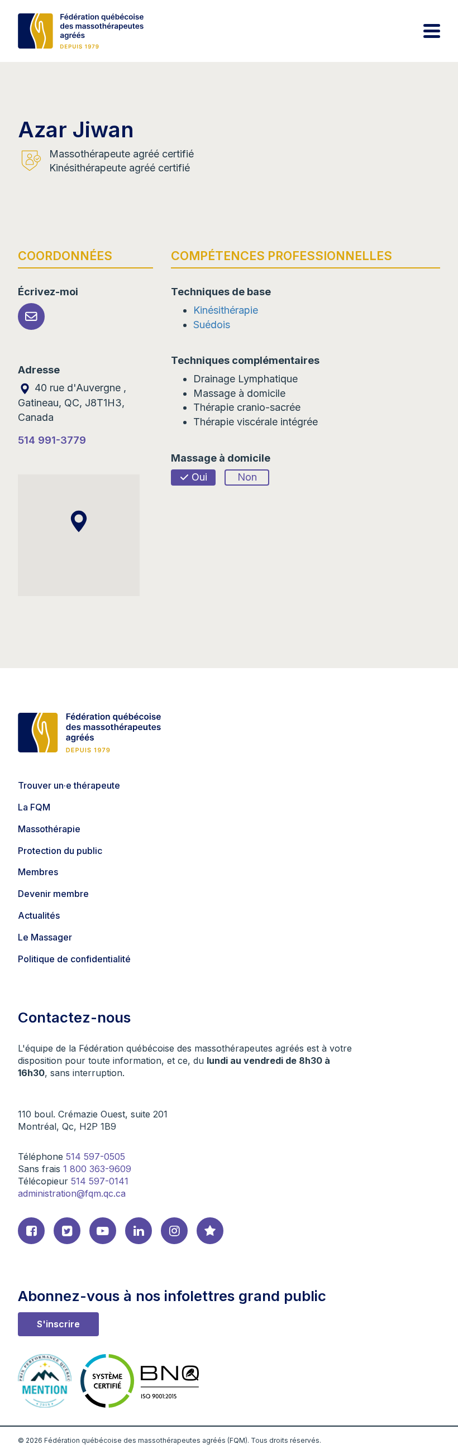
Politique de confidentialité (74, 958)
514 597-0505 (95, 1156)
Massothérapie (49, 828)
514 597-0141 (99, 1181)
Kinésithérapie (225, 310)
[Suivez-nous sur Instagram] (174, 1230)
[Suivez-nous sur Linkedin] (138, 1230)
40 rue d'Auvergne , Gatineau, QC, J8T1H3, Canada (72, 402)
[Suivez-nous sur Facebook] (31, 1230)
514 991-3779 (52, 440)
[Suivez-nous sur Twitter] (67, 1230)
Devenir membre (53, 893)
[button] (78, 521)
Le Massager (45, 937)
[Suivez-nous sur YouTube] (102, 1230)
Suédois (211, 324)
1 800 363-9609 (97, 1168)
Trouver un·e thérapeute (69, 785)
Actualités (39, 915)
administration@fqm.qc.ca (72, 1193)
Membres (38, 871)
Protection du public (60, 850)
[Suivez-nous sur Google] (210, 1230)
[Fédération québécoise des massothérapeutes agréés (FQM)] (81, 31)
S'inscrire (58, 1324)
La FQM (34, 807)
